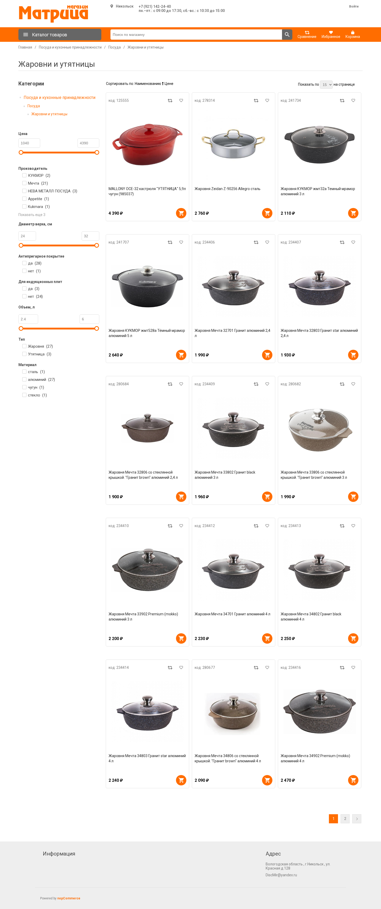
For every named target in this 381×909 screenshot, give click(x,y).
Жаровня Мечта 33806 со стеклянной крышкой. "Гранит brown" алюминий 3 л (314, 475)
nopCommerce (68, 898)
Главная (25, 47)
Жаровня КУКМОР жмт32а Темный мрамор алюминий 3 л (318, 191)
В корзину (181, 213)
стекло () (37, 395)
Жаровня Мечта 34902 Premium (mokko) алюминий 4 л (315, 758)
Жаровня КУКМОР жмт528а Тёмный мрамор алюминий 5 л (147, 333)
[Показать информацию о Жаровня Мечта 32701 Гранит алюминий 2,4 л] (233, 286)
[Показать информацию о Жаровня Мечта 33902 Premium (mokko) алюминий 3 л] (147, 570)
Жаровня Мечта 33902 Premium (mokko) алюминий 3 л (143, 616)
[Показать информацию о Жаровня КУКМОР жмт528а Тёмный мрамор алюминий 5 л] (147, 286)
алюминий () (41, 379)
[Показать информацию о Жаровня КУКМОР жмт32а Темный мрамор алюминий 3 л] (319, 144)
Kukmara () (39, 206)
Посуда (33, 106)
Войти (353, 6)
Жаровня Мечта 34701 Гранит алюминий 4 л (232, 614)
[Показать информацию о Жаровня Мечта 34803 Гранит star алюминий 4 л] (147, 711)
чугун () (36, 387)
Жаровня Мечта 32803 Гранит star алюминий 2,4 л (319, 333)
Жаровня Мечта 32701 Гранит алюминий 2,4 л (232, 333)
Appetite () (38, 199)
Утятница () (39, 354)
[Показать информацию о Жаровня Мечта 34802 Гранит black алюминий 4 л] (319, 570)
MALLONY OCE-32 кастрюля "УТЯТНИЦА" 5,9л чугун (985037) (147, 191)
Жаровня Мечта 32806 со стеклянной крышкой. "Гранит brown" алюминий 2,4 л (143, 475)
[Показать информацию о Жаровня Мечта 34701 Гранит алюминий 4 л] (233, 570)
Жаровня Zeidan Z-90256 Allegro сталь (227, 189)
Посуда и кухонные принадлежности (59, 97)
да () (34, 263)
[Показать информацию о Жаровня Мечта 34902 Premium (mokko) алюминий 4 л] (319, 711)
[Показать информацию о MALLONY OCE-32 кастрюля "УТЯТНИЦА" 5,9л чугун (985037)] (147, 144)
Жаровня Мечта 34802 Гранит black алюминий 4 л (311, 616)
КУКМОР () (39, 175)
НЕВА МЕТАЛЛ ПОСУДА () (52, 191)
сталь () (36, 371)
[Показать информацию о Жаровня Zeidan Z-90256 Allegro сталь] (233, 144)
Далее (356, 818)
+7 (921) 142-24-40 (155, 6)
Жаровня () (40, 346)
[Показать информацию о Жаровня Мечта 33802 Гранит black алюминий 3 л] (233, 428)
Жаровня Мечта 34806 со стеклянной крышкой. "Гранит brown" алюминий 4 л (228, 758)
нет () (34, 271)
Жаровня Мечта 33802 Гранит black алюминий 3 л (225, 475)
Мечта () (38, 183)
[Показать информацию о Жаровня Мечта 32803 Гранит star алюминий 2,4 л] (319, 286)
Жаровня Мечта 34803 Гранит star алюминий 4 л (147, 758)
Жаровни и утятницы (49, 114)
